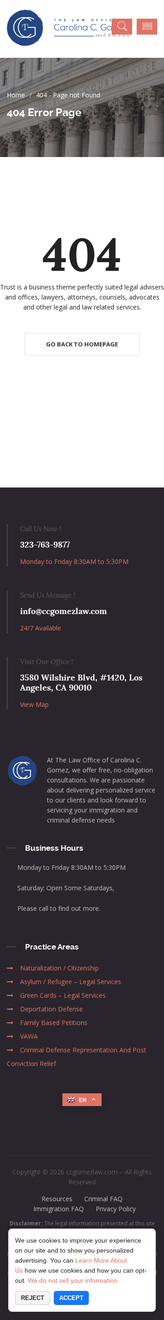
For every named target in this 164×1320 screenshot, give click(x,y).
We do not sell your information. (73, 1280)
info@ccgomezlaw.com (63, 611)
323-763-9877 (45, 544)
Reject (32, 1298)
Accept (71, 1298)
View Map (34, 704)
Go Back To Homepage (82, 344)
